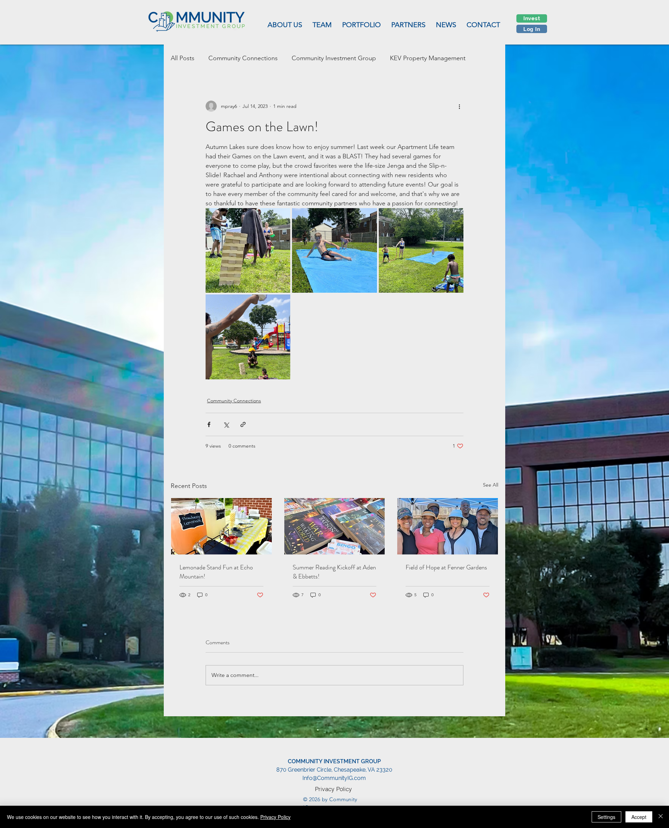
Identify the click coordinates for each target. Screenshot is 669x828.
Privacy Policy (275, 816)
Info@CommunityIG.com (334, 778)
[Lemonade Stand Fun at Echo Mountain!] (221, 526)
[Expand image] (248, 250)
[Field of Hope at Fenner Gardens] (447, 526)
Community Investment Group (334, 58)
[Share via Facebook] (209, 424)
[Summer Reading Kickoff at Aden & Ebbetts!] (334, 526)
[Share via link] (243, 424)
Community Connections (243, 58)
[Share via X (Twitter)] (226, 424)
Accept (638, 816)
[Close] (660, 816)
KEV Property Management (428, 58)
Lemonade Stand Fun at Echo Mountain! (216, 572)
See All (490, 485)
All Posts (182, 58)
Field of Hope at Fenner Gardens (446, 567)
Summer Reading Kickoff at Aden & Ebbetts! (334, 572)
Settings (606, 816)
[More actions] (459, 106)
